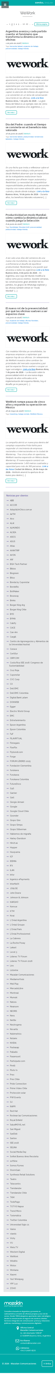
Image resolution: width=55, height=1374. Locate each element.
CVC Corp (14, 679)
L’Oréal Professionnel (20, 934)
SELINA (13, 1147)
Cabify (13, 623)
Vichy (12, 1238)
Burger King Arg (17, 605)
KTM (12, 911)
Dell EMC (14, 688)
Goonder (14, 816)
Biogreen (14, 573)
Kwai (12, 916)
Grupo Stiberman (18, 829)
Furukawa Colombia (19, 779)
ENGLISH (49, 3)
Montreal (14, 993)
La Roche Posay (17, 943)
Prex (12, 1075)
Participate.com (17, 1061)
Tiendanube (15, 1188)
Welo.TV (14, 1247)
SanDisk (13, 1134)
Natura (13, 1002)
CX (11, 684)
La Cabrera (15, 938)
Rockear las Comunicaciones (23, 1115)
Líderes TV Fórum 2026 (21, 961)
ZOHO (13, 1288)
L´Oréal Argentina (18, 920)
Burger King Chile (18, 609)
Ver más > (11, 112)
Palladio (14, 1052)
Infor (12, 875)
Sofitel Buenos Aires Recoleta (24, 1156)
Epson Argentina (18, 725)
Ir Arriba (47, 1363)
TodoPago (15, 1202)
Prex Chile (15, 1079)
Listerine (14, 970)
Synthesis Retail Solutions (22, 1175)
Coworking (13, 414)
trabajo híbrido (23, 49)
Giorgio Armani (17, 802)
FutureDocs (15, 784)
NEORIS (13, 1011)
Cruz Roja (14, 670)
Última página (41, 24)
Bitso (12, 578)
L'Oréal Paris (16, 929)
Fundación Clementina (20, 766)
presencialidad (11, 49)
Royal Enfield (16, 1120)
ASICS (13, 537)
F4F (11, 734)
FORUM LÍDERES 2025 (20, 761)
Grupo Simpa (16, 825)
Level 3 (13, 952)
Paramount (15, 1056)
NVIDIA (13, 1043)
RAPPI (13, 1106)
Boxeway (14, 596)
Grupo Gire (15, 820)
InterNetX (14, 884)
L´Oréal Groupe (17, 925)
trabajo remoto (23, 414)
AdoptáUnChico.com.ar (21, 509)
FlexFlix (13, 747)
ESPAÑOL (39, 3)
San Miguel (15, 1129)
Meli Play (14, 984)
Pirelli (12, 1065)
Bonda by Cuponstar (19, 582)
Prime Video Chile (18, 1088)
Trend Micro (15, 1211)
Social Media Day (18, 1152)
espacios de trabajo (30, 46)
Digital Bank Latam (19, 697)
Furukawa (14, 775)
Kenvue (13, 906)
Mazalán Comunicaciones (22, 975)
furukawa (14, 770)
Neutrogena (15, 1025)
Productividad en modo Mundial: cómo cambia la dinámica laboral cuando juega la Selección (27, 217)
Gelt (12, 797)
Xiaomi (13, 1274)
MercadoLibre (16, 988)
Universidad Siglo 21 (19, 1224)
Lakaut (13, 947)
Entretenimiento (18, 720)
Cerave (13, 649)
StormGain (15, 1170)
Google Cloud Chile (19, 811)
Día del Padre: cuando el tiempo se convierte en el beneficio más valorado (26, 127)
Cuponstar (15, 675)
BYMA (13, 618)
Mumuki (13, 997)
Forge (13, 757)
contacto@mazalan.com (30, 1343)
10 (24, 24)
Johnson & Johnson (19, 897)
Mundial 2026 (24, 227)
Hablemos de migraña (20, 834)
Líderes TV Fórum (18, 956)
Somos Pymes (17, 1165)
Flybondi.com (16, 752)
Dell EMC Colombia (19, 693)
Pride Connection (18, 1084)
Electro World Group (20, 711)
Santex (13, 1138)
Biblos (13, 569)
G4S (12, 788)
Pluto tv (14, 1070)
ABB (12, 500)
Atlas (12, 546)
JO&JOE (14, 888)
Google (13, 806)
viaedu (13, 1234)
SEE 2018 (14, 1143)
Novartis (14, 1029)
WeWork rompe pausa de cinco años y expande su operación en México (26, 404)
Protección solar (18, 1093)
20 (27, 24)
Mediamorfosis (17, 979)
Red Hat (14, 1111)
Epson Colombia (18, 729)
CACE (12, 628)
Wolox (13, 1265)
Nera (12, 1015)
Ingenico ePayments (19, 879)
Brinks (13, 600)
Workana (14, 1270)
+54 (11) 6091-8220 (28, 1350)
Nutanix (13, 1038)
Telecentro (15, 1184)
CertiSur (14, 653)
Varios (13, 1229)
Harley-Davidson (18, 838)
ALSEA (13, 532)
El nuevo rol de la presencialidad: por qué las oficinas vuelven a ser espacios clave (27, 311)
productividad (28, 137)
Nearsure (14, 1006)
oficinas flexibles (31, 321)
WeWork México (36, 414)
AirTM (12, 514)
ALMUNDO (15, 528)
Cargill (13, 637)
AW (11, 559)
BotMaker (14, 591)
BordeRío (14, 587)
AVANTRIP (14, 550)
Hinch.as (14, 843)
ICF (11, 856)
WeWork (25, 43)
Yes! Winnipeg (16, 1279)
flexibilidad (14, 227)
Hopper (13, 847)
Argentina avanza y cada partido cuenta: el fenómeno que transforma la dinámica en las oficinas (26, 35)
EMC (12, 716)
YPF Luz (14, 1284)
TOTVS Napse (17, 1206)
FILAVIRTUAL (16, 738)
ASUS (12, 541)
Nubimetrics (15, 1034)
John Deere (15, 893)
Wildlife (13, 1261)
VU (11, 1243)
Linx (12, 966)
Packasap (14, 1047)
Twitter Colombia (18, 1220)
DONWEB (14, 702)
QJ (11, 1102)
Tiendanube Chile (18, 1193)
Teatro (13, 1179)
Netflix (13, 1020)
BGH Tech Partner (18, 564)
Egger (13, 707)
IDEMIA (13, 861)
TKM (12, 1197)
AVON (13, 555)
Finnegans (15, 743)
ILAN (12, 870)
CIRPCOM (14, 658)
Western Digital (17, 1252)
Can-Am (14, 632)
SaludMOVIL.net (17, 1125)
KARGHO (14, 902)
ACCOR (13, 505)
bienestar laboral (16, 46)
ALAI (12, 523)
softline (13, 1161)
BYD (12, 614)
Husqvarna (15, 852)
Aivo (12, 519)
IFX (11, 866)
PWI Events (15, 1097)
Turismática (15, 1215)
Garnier (13, 793)
